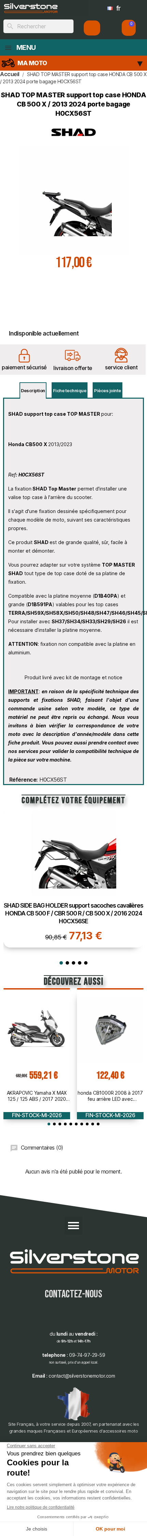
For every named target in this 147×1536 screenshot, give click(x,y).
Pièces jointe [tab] (107, 390)
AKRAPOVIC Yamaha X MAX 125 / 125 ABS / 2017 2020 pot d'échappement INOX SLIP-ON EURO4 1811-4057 (36, 1096)
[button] (129, 28)
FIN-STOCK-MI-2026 (37, 1115)
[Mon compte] (92, 27)
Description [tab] (33, 390)
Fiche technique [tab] (69, 390)
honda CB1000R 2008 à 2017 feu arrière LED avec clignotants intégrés (110, 1096)
